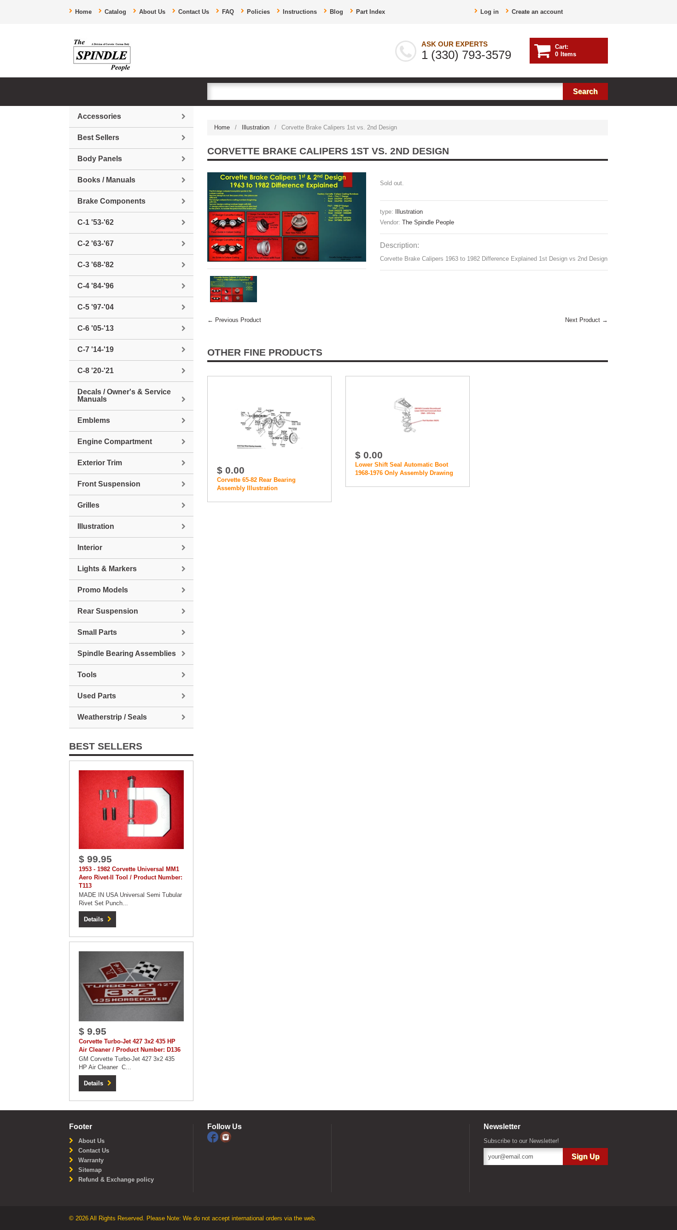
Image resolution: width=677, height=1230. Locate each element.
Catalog (115, 11)
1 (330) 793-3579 (466, 55)
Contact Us (193, 11)
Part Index (370, 11)
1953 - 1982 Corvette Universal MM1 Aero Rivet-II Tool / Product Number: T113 (130, 877)
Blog (336, 11)
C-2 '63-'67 (95, 243)
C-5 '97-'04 (95, 307)
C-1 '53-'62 (95, 222)
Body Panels (99, 159)
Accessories (99, 116)
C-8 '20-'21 (95, 371)
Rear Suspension (107, 611)
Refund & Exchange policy (116, 1179)
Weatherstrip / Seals (112, 717)
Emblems (93, 420)
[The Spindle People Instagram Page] (225, 1136)
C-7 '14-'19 (95, 349)
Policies (258, 11)
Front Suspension (108, 484)
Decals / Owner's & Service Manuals (124, 395)
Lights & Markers (107, 569)
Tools (87, 675)
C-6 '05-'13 (95, 328)
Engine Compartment (114, 441)
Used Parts (96, 696)
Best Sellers (98, 137)
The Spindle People (428, 222)
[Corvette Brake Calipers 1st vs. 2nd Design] (286, 217)
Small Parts (97, 632)
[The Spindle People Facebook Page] (213, 1136)
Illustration (255, 127)
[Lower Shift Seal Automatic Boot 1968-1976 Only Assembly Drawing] (407, 414)
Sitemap (90, 1169)
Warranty (91, 1160)
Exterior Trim (99, 463)
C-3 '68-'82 (95, 265)
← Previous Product (234, 319)
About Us (152, 11)
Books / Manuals (106, 180)
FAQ (228, 11)
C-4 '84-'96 (95, 286)
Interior (89, 547)
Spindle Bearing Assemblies (126, 653)
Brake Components (111, 201)
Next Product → (586, 319)
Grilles (88, 505)
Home (83, 11)
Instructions (300, 11)
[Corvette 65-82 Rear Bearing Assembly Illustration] (269, 422)
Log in (489, 11)
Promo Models (102, 590)
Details (93, 919)
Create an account (537, 11)
